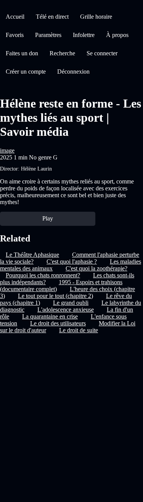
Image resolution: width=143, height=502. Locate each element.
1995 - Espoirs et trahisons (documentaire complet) (61, 285)
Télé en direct (52, 16)
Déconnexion (73, 71)
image (7, 150)
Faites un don (22, 53)
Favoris (15, 35)
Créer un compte (26, 71)
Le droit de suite (78, 330)
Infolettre (84, 35)
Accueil (15, 16)
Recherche (62, 53)
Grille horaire (96, 16)
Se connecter (102, 53)
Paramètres (48, 35)
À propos (117, 35)
